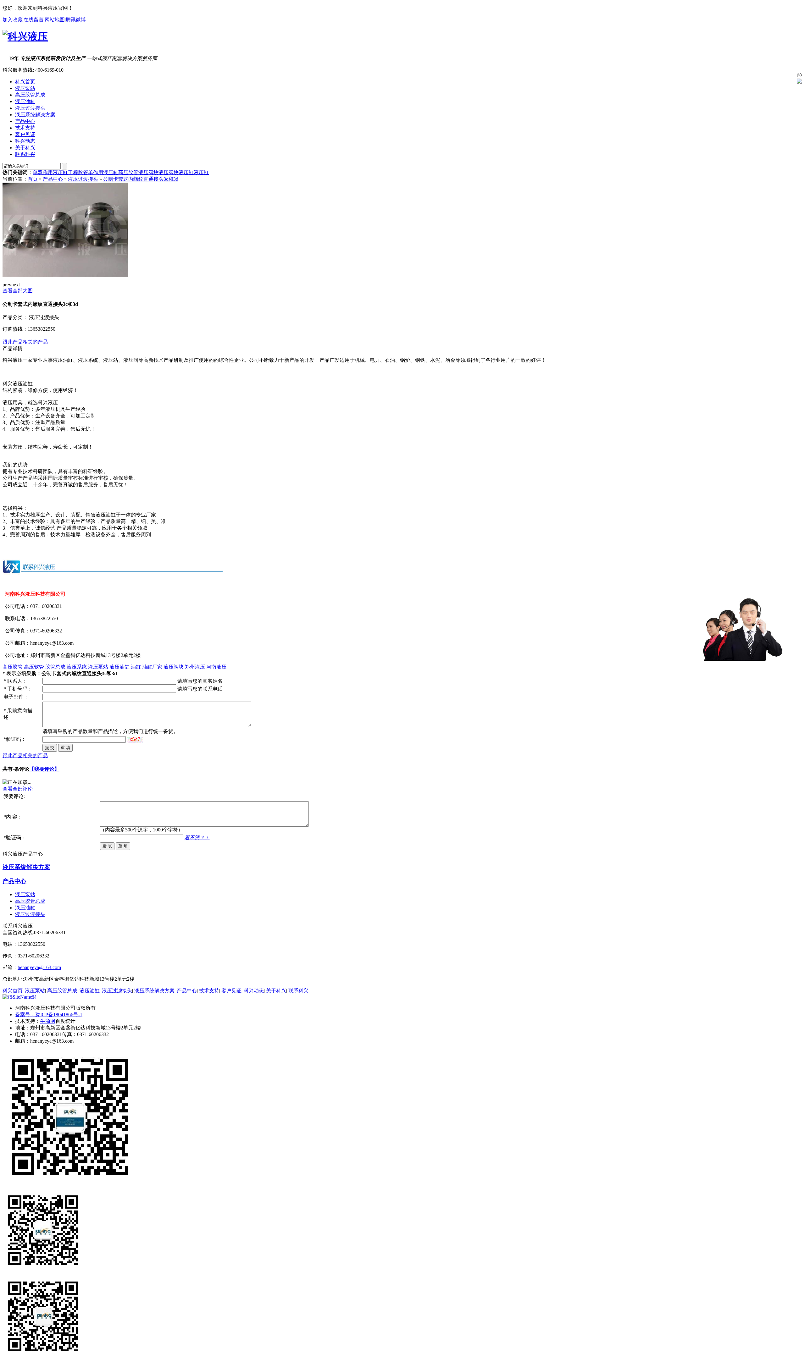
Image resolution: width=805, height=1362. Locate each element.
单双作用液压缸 (50, 172)
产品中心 (25, 121)
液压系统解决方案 (35, 114)
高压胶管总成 (30, 94)
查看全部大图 (18, 290)
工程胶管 (78, 172)
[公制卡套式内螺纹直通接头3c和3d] (65, 275)
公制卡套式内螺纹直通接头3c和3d (140, 179)
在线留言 (34, 19)
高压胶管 (128, 172)
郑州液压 (195, 667)
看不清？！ (197, 837)
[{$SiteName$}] (20, 997)
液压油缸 (25, 101)
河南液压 (216, 667)
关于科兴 (25, 147)
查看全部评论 (18, 788)
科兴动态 (25, 141)
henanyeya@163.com (39, 967)
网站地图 (55, 19)
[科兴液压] (25, 36)
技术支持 (25, 127)
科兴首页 (25, 81)
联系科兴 (25, 154)
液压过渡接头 (30, 108)
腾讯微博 (76, 19)
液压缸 (186, 172)
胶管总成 (55, 667)
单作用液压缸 (103, 172)
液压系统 (77, 667)
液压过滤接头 (117, 990)
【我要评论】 (44, 769)
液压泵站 (25, 88)
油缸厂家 (152, 667)
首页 (33, 179)
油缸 (136, 667)
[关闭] (799, 75)
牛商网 (47, 1021)
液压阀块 (148, 172)
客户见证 (25, 134)
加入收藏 (13, 19)
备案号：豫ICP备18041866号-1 (48, 1014)
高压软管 (34, 667)
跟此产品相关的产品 (25, 342)
